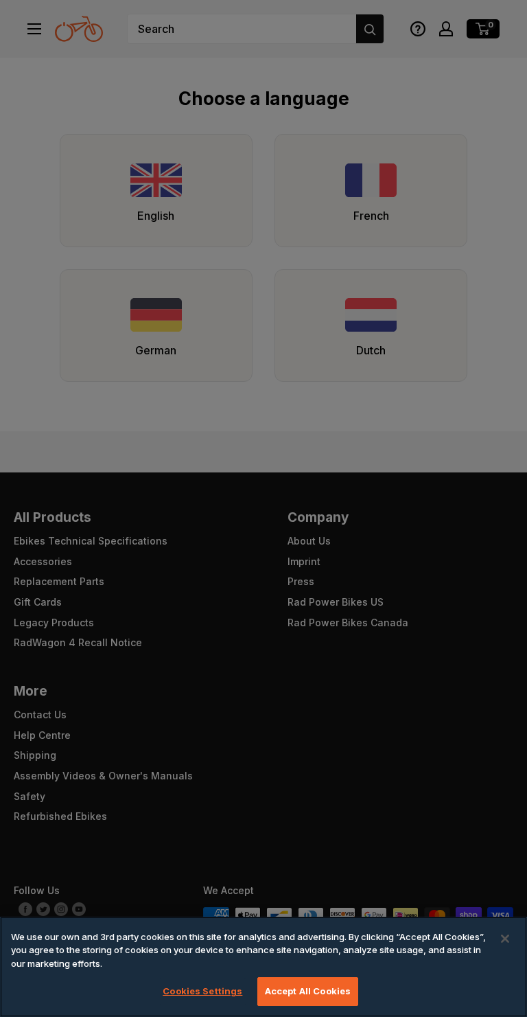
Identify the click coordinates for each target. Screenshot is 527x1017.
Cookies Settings (202, 990)
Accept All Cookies (308, 990)
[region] (263, 967)
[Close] (505, 939)
